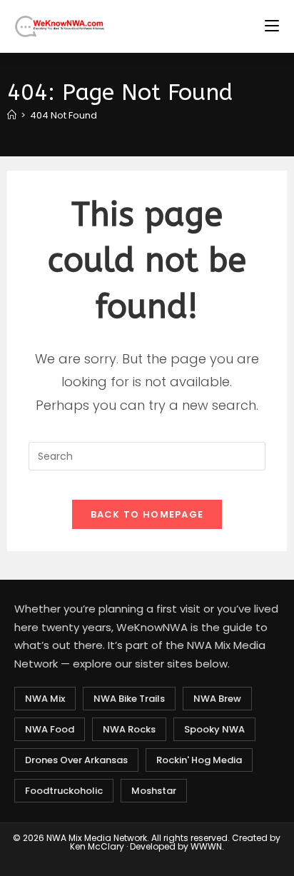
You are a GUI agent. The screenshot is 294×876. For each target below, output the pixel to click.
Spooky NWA (214, 729)
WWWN (206, 846)
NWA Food (49, 729)
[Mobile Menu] (272, 26)
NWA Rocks (129, 729)
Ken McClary (97, 846)
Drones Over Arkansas (76, 760)
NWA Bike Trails (129, 698)
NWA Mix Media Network (96, 838)
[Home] (11, 115)
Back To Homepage (147, 514)
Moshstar (153, 790)
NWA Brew (217, 698)
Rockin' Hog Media (199, 760)
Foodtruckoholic (64, 790)
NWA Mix (45, 698)
